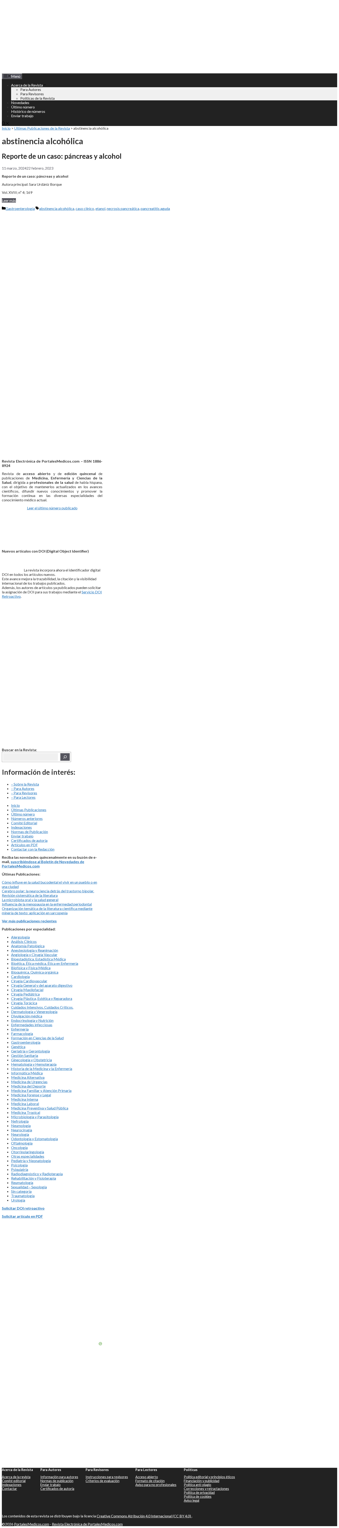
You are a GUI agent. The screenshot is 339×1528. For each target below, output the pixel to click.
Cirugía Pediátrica (25, 994)
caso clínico (85, 208)
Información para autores (59, 1477)
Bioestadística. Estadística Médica (38, 959)
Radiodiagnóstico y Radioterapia (37, 1174)
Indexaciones (21, 827)
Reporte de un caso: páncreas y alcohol (62, 156)
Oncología (19, 1147)
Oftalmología (22, 1143)
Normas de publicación (56, 1481)
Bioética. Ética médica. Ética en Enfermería (44, 963)
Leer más (9, 200)
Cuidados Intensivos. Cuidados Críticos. (42, 1007)
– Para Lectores (23, 797)
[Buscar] (65, 757)
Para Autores (30, 89)
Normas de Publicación (29, 831)
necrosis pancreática (123, 208)
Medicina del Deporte (28, 1086)
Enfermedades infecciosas (31, 1025)
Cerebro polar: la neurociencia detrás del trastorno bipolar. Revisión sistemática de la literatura (48, 893)
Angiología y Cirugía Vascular (34, 954)
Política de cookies (197, 1496)
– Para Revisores (24, 793)
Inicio (6, 128)
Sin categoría (21, 1191)
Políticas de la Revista (37, 98)
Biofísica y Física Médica (31, 968)
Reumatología (22, 1182)
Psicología (19, 1165)
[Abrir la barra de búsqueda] (5, 124)
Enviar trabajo (22, 116)
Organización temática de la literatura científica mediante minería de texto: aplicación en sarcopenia (47, 910)
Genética (18, 1046)
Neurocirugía (21, 1130)
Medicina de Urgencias (29, 1081)
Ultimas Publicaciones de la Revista (42, 128)
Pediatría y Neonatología (31, 1160)
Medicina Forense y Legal (31, 1095)
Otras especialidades (27, 1156)
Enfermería (20, 1029)
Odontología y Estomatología (34, 1138)
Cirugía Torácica (24, 1003)
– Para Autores (22, 788)
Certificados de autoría (29, 840)
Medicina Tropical (25, 1112)
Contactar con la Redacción (32, 849)
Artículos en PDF (24, 845)
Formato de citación (150, 1481)
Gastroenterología (20, 208)
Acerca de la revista (16, 1477)
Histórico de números (28, 111)
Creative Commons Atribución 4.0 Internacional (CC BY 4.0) (144, 1516)
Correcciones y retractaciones (206, 1489)
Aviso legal (191, 1500)
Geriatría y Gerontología (30, 1051)
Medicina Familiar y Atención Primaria (41, 1090)
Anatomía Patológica (28, 946)
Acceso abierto (146, 1477)
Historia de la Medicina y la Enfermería (41, 1068)
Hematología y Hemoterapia (33, 1064)
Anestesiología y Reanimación (34, 950)
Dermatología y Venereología (34, 1011)
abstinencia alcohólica (56, 208)
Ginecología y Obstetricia (31, 1060)
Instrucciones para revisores (107, 1477)
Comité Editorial (24, 823)
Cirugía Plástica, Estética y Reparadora (41, 998)
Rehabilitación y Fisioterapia (33, 1178)
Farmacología (22, 1033)
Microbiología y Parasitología (35, 1117)
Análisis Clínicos (24, 941)
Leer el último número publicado (52, 508)
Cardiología (20, 976)
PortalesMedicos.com (31, 1524)
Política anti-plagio (197, 1485)
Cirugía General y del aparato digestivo (41, 985)
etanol (100, 208)
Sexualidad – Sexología (29, 1187)
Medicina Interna (24, 1099)
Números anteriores (27, 818)
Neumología (21, 1125)
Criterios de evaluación (102, 1481)
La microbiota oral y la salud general (30, 899)
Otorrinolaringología (27, 1152)
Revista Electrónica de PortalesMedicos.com (87, 1524)
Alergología (20, 937)
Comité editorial (14, 1481)
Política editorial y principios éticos (209, 1477)
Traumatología (23, 1195)
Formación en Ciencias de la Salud (37, 1038)
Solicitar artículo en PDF (22, 1216)
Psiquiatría (19, 1169)
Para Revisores (32, 94)
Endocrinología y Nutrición (32, 1020)
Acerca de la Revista (27, 85)
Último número (23, 107)
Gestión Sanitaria (24, 1055)
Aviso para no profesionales (155, 1485)
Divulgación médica (26, 1016)
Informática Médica (27, 1073)
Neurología (20, 1134)
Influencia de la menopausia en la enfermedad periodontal (47, 904)
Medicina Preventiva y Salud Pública (39, 1108)
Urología (18, 1200)
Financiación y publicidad (201, 1481)
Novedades (20, 102)
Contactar (9, 1489)
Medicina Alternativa (28, 1077)
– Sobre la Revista (25, 784)
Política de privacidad (199, 1493)
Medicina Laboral (25, 1103)
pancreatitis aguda (155, 208)
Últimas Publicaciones (28, 809)
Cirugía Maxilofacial (27, 989)
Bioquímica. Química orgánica (34, 972)
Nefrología (20, 1121)
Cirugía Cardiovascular (29, 981)
